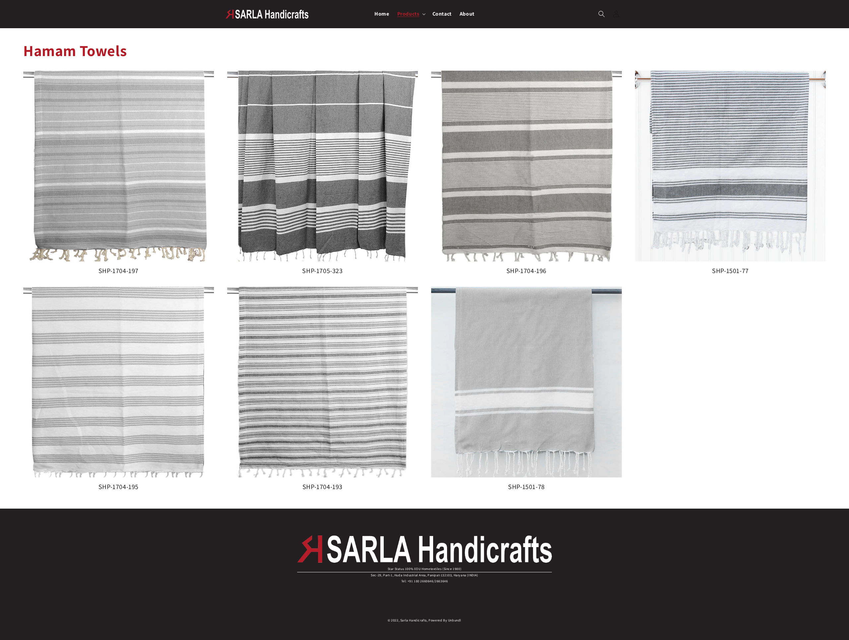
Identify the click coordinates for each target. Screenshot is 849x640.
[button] (410, 14)
